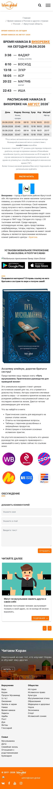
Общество (33, 685)
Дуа (3, 722)
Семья (4, 737)
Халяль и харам (9, 704)
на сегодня (14, 31)
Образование (34, 701)
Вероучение (7, 685)
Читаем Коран (13, 650)
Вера (3, 689)
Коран (4, 692)
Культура (32, 695)
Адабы (4, 716)
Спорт (31, 713)
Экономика (33, 710)
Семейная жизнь (9, 747)
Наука (31, 707)
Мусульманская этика (38, 698)
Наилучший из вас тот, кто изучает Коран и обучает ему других (26, 658)
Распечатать (26, 176)
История (32, 689)
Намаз (4, 707)
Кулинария (6, 756)
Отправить (44, 551)
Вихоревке (41, 42)
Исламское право (36, 692)
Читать (7, 669)
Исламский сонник (37, 716)
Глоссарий (6, 728)
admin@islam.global (31, 778)
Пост (3, 719)
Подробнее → (40, 618)
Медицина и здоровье (39, 704)
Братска (33, 237)
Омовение (6, 701)
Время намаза (8, 710)
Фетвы (4, 725)
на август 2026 (15, 35)
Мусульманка (8, 741)
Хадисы (5, 713)
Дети (3, 744)
